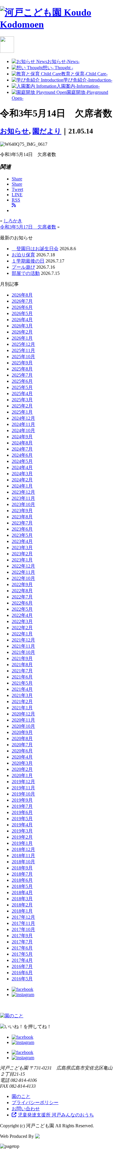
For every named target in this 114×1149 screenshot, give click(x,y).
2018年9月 (22, 867)
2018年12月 (23, 849)
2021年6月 (22, 676)
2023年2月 (22, 553)
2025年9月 (22, 362)
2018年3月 (22, 898)
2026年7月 (22, 301)
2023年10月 (23, 504)
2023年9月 (22, 510)
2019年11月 (23, 787)
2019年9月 (22, 800)
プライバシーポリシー (35, 1102)
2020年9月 (22, 732)
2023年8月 (22, 516)
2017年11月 (23, 923)
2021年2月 (22, 701)
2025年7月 (22, 375)
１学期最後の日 (28, 260)
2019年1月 (22, 843)
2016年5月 (22, 978)
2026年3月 (22, 325)
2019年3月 (22, 830)
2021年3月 (22, 695)
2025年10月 (23, 356)
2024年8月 (22, 442)
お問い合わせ (26, 1108)
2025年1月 (22, 411)
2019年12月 (23, 781)
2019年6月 (22, 812)
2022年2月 (22, 627)
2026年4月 (22, 319)
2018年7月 (22, 874)
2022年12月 (23, 565)
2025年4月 (22, 393)
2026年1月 (22, 338)
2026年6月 (22, 307)
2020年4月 (22, 756)
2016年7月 (22, 966)
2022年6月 (22, 602)
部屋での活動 (26, 273)
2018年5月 (22, 886)
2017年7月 (22, 941)
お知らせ (14, 131)
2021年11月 (23, 646)
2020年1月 (22, 775)
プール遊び (23, 267)
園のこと (21, 1096)
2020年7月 (22, 744)
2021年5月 (22, 683)
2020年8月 (22, 738)
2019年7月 (22, 806)
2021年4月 (22, 689)
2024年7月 (22, 448)
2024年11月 (23, 424)
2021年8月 (22, 664)
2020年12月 (23, 713)
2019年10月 (23, 793)
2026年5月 (22, 313)
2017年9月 (22, 935)
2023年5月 (22, 535)
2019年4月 (22, 824)
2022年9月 (22, 584)
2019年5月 (22, 818)
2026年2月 (22, 331)
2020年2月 (22, 769)
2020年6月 (22, 750)
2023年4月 (22, 541)
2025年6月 (22, 381)
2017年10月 (23, 929)
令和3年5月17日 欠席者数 (28, 226)
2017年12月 (23, 917)
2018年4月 (22, 892)
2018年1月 (22, 910)
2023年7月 (22, 522)
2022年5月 (22, 609)
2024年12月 (23, 418)
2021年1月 (22, 707)
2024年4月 (22, 467)
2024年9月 (22, 436)
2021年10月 (23, 652)
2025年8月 (22, 368)
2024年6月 (22, 455)
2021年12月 (23, 639)
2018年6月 (22, 880)
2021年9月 (22, 658)
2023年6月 (22, 529)
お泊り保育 (23, 254)
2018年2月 (22, 904)
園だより (46, 131)
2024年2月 (22, 479)
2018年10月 (23, 861)
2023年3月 (22, 547)
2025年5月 (22, 387)
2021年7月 (22, 670)
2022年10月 (23, 578)
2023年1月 (22, 559)
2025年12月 (23, 344)
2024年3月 (22, 473)
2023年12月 (23, 492)
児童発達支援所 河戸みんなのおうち (56, 1114)
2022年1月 (22, 633)
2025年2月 (22, 405)
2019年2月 (22, 837)
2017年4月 (22, 960)
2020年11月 (23, 720)
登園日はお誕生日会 (35, 248)
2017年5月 (22, 954)
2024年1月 (22, 485)
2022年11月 (23, 572)
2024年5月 (22, 461)
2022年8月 (22, 590)
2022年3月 (22, 621)
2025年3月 (22, 399)
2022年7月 (22, 596)
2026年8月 (22, 294)
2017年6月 (22, 947)
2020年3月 (22, 763)
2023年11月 (23, 498)
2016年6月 (22, 972)
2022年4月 (22, 615)
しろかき (13, 220)
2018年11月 (23, 855)
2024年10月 (23, 430)
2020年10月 (23, 726)
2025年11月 (23, 350)
